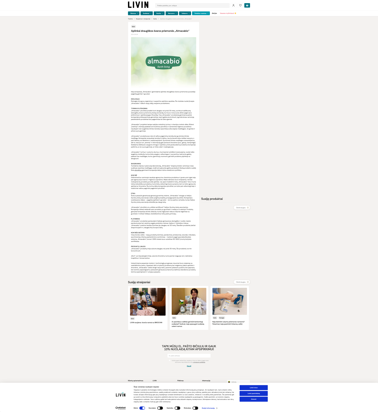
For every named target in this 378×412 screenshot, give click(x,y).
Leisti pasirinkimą (254, 393)
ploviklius (138, 170)
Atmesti (253, 399)
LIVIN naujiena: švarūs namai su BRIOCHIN (146, 322)
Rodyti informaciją (208, 408)
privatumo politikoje (199, 362)
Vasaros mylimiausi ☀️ (228, 13)
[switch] (160, 408)
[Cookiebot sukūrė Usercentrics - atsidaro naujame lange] (120, 408)
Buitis (155, 19)
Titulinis (130, 19)
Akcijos (214, 13)
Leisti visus (254, 387)
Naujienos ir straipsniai (143, 19)
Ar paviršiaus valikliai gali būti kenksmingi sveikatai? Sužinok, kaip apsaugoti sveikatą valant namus (188, 324)
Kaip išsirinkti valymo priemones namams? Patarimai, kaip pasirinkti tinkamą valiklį (228, 323)
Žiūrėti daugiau (241, 208)
